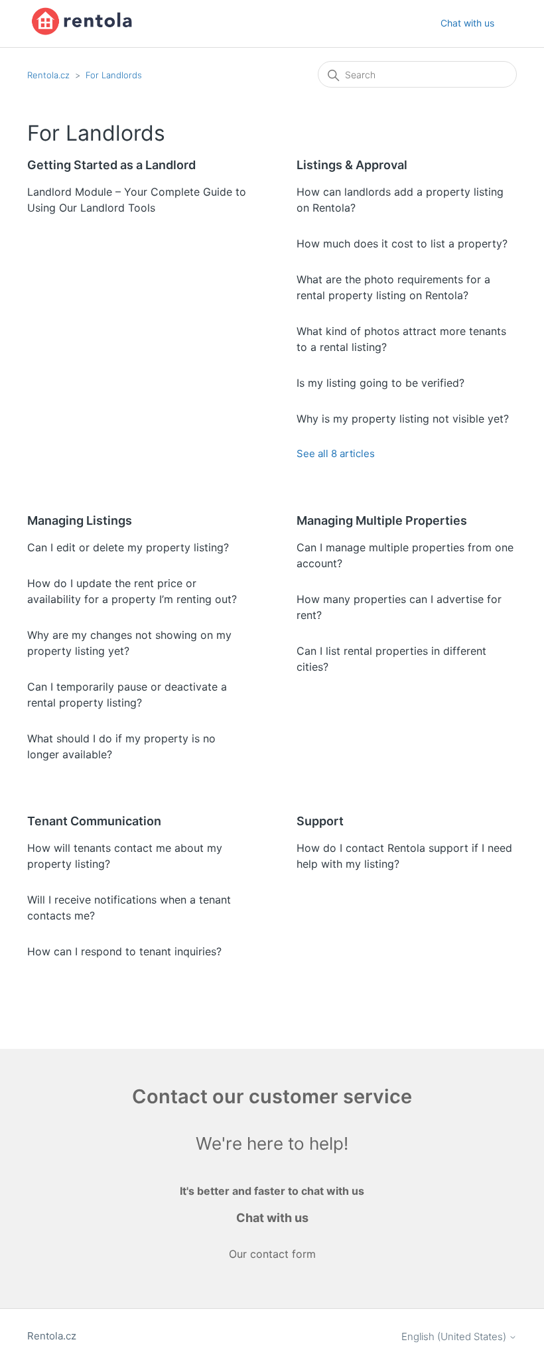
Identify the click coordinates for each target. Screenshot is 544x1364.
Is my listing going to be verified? (380, 382)
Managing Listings (79, 520)
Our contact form (272, 1254)
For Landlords (114, 75)
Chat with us (467, 23)
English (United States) (455, 1336)
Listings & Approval (352, 165)
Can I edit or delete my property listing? (128, 547)
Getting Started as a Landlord (111, 165)
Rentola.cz (48, 75)
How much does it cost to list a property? (402, 243)
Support (320, 821)
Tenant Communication (94, 821)
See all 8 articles (336, 453)
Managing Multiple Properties (382, 520)
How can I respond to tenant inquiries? (124, 951)
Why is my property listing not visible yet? (403, 418)
